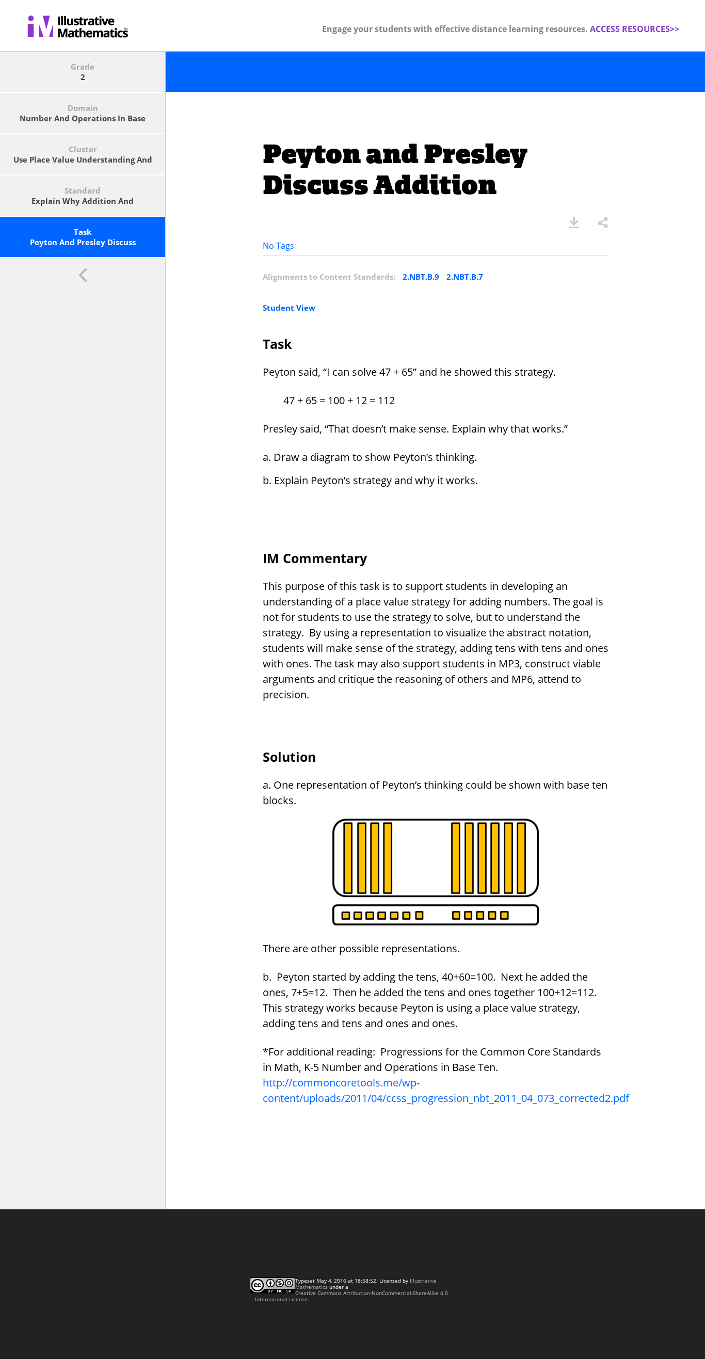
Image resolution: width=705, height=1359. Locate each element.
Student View (289, 307)
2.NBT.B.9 (421, 276)
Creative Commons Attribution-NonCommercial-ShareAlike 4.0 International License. (351, 1296)
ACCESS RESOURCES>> (634, 29)
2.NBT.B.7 (464, 276)
